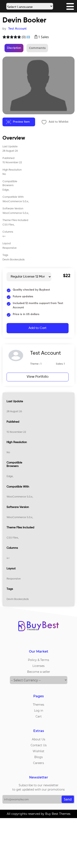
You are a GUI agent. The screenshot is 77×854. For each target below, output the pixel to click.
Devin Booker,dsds (18, 599)
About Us (38, 739)
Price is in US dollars (26, 314)
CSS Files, (13, 537)
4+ (8, 558)
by (4, 28)
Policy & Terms (38, 660)
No (8, 452)
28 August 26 (14, 411)
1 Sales (43, 37)
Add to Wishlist (58, 121)
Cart (39, 716)
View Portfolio (37, 377)
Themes (38, 704)
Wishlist (38, 751)
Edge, (10, 476)
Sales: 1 (60, 364)
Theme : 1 (35, 364)
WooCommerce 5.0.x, (20, 496)
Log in (38, 710)
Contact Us (39, 745)
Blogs (38, 757)
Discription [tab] (14, 48)
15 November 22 (16, 432)
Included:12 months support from (38, 305)
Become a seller (38, 672)
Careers (38, 763)
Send (68, 799)
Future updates (23, 296)
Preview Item (21, 121)
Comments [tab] (37, 48)
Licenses (38, 666)
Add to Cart (37, 328)
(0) (24, 37)
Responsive (14, 578)
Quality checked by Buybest (31, 289)
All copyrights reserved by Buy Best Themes (38, 814)
